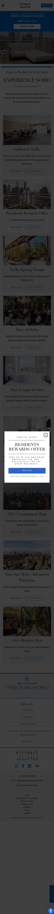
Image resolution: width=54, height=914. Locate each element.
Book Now (27, 470)
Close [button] (46, 435)
